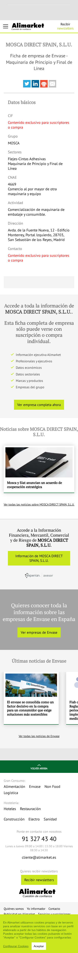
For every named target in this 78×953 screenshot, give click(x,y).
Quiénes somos (14, 909)
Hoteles (10, 808)
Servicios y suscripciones (54, 914)
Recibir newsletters (39, 880)
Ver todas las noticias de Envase (39, 736)
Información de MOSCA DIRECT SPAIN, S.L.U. (39, 558)
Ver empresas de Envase (39, 632)
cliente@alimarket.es (39, 857)
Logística (11, 792)
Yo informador (36, 909)
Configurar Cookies (15, 946)
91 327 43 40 (39, 839)
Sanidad (50, 819)
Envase (35, 786)
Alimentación (14, 786)
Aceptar (39, 946)
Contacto (54, 909)
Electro (34, 819)
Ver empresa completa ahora (39, 404)
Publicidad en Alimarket (19, 914)
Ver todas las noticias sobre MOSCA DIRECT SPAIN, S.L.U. (39, 504)
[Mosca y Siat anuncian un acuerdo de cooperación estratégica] (39, 469)
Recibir (65, 26)
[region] (39, 933)
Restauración (30, 808)
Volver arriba (39, 768)
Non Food (52, 786)
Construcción (14, 819)
